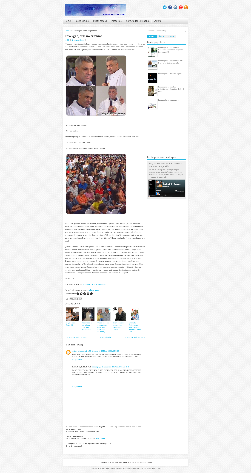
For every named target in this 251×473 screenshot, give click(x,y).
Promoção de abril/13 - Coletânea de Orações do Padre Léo (172, 89)
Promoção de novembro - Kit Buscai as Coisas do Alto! (170, 62)
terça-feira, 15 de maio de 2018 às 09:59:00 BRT (99, 351)
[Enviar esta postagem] (66, 299)
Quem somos (100, 21)
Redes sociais (82, 21)
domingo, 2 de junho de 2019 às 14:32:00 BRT (110, 367)
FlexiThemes (102, 468)
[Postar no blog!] (73, 299)
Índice (161, 36)
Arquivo (171, 36)
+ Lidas (152, 36)
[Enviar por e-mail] (71, 299)
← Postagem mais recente (76, 337)
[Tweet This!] (81, 293)
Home (68, 21)
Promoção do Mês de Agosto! (170, 74)
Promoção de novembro (168, 100)
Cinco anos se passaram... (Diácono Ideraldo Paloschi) (103, 327)
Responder (77, 360)
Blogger (148, 462)
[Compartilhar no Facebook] (78, 299)
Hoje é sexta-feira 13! (71, 324)
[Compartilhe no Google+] (84, 293)
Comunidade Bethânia (138, 21)
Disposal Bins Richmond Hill (150, 468)
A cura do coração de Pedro (93, 284)
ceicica (75, 351)
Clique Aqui (100, 439)
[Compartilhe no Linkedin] (91, 293)
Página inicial (105, 337)
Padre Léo (117, 21)
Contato (157, 21)
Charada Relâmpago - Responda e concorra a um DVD (135, 327)
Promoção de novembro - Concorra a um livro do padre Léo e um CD (170, 50)
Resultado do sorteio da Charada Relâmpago (87, 326)
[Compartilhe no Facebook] (77, 293)
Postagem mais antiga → (135, 337)
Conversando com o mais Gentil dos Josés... (118, 326)
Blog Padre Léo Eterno (124, 462)
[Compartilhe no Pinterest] (88, 293)
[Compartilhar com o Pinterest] (80, 299)
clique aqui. (94, 290)
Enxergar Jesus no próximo (83, 36)
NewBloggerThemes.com (130, 468)
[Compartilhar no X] (76, 299)
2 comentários (78, 40)
